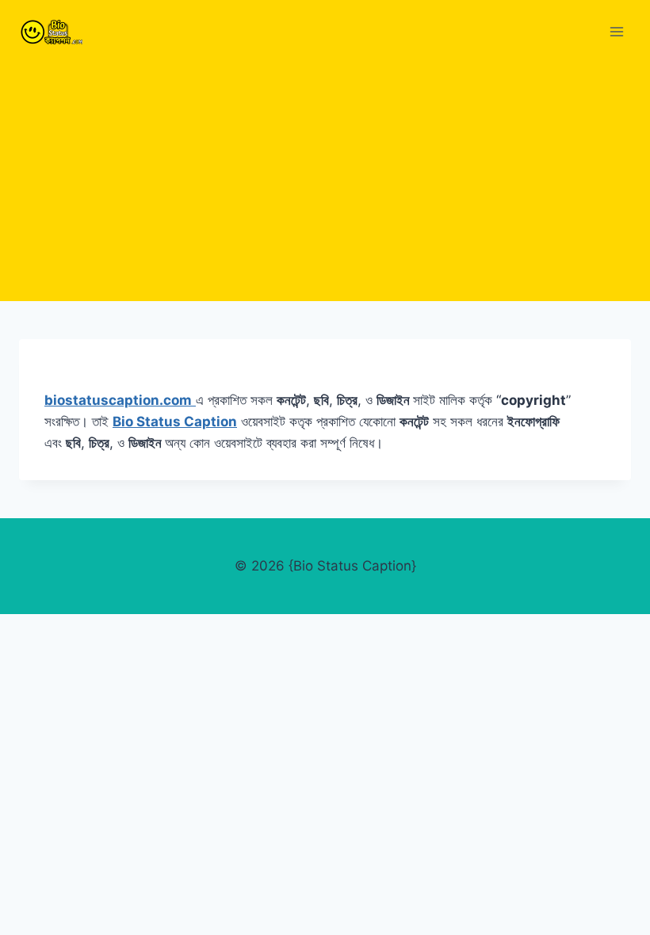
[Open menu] (616, 31)
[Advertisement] (325, 182)
